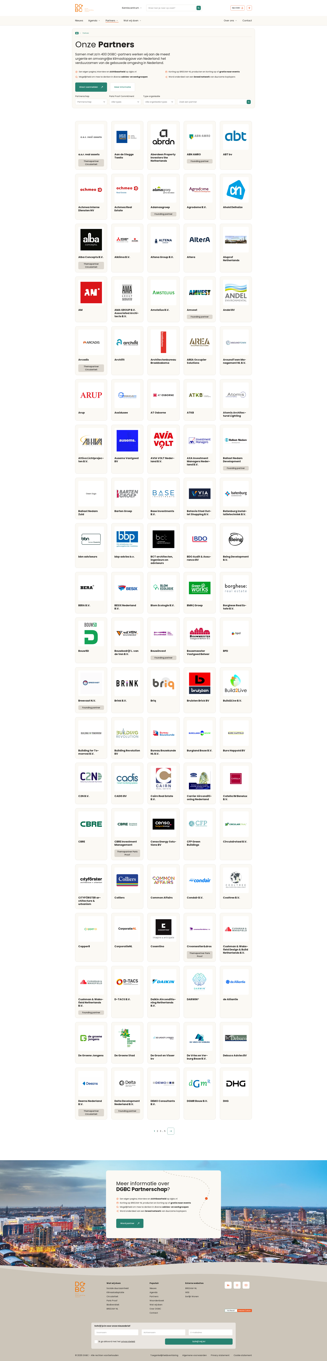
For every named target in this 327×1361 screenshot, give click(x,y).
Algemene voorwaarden (194, 1355)
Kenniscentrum (130, 7)
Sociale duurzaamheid (118, 1288)
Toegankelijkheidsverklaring (164, 1355)
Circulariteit (112, 1296)
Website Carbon (244, 1310)
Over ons (229, 20)
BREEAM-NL (112, 1308)
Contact (247, 20)
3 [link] (160, 1131)
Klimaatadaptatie (115, 1292)
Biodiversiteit (113, 1304)
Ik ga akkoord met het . (116, 1341)
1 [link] (154, 1131)
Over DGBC (155, 1308)
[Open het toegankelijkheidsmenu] (249, 7)
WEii (187, 1292)
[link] (170, 1131)
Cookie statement (243, 1355)
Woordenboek (157, 1300)
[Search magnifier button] (198, 8)
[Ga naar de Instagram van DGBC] (237, 1285)
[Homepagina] (77, 33)
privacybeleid (128, 1341)
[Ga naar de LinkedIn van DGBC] (228, 1285)
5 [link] (164, 1131)
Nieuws (79, 20)
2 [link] (157, 1131)
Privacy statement (220, 1355)
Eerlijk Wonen (192, 1296)
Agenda (92, 20)
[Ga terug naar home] (84, 8)
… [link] (162, 1131)
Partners (110, 20)
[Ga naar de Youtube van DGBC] (246, 1285)
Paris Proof (112, 1300)
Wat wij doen (131, 20)
